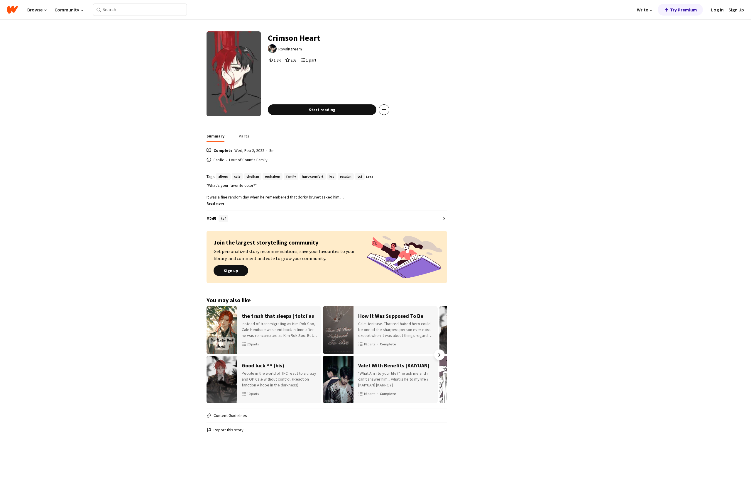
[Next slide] (439, 354)
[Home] (12, 10)
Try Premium (683, 10)
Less (369, 176)
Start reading (322, 109)
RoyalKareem (290, 49)
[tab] (215, 138)
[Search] (98, 9)
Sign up (231, 270)
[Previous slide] (214, 354)
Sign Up (736, 10)
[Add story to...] (384, 109)
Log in (717, 10)
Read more (215, 203)
